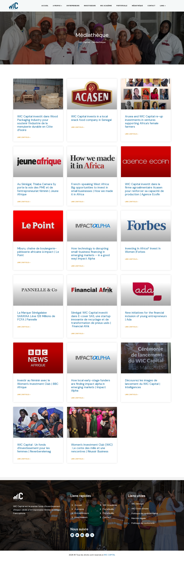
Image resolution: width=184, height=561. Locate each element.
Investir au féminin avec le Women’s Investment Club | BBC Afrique (37, 383)
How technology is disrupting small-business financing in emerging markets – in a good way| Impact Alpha (90, 254)
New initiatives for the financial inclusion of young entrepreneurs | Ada (146, 316)
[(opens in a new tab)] (146, 94)
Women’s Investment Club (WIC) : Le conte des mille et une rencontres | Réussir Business (92, 448)
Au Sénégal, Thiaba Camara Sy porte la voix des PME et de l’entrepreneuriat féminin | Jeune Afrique (37, 189)
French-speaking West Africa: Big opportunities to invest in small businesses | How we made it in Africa (92, 189)
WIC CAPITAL (109, 555)
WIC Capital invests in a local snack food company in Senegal (91, 118)
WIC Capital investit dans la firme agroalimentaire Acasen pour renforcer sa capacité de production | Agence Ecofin (144, 189)
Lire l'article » (23, 137)
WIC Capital (84, 42)
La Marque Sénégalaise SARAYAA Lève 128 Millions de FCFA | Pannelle (36, 316)
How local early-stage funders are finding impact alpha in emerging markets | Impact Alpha (90, 385)
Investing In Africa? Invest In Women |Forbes (143, 250)
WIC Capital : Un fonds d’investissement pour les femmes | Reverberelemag (34, 448)
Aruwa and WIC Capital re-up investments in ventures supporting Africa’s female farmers (144, 122)
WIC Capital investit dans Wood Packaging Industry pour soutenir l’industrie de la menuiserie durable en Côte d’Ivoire (37, 123)
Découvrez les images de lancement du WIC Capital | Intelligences (142, 383)
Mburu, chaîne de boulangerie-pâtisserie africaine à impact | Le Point (38, 252)
